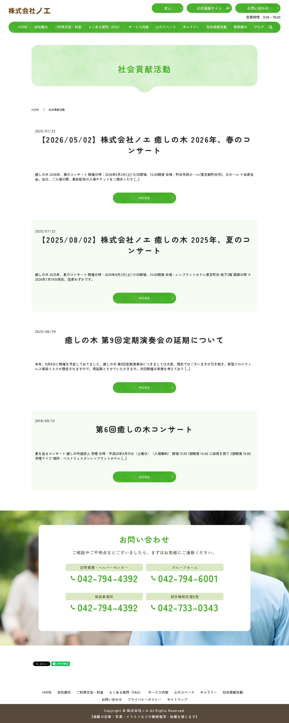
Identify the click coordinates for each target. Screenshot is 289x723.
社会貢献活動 (216, 26)
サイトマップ (177, 699)
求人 (167, 8)
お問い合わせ (258, 8)
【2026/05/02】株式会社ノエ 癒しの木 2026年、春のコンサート (144, 145)
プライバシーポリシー (144, 699)
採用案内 (240, 26)
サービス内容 (138, 26)
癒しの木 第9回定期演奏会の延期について (144, 339)
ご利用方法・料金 (68, 26)
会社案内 (41, 26)
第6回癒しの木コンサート (144, 429)
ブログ (259, 26)
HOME (22, 26)
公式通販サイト (209, 8)
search (270, 27)
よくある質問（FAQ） (105, 26)
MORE (144, 197)
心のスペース (166, 26)
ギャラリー (191, 26)
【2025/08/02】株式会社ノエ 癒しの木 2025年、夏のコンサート (144, 245)
